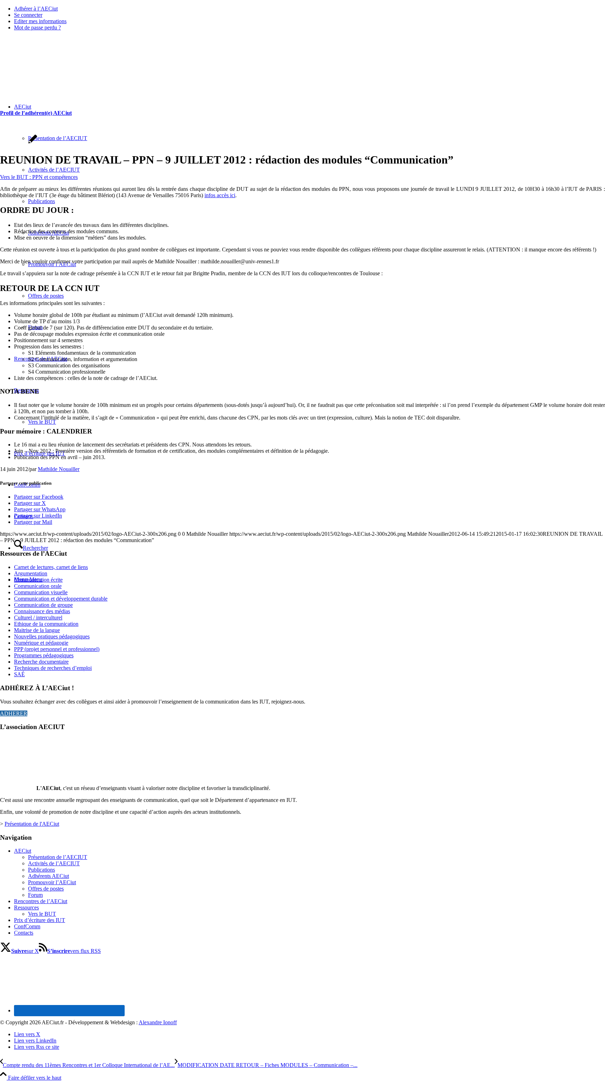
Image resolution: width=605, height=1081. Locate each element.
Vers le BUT (42, 914)
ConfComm (27, 926)
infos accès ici (219, 195)
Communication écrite (38, 580)
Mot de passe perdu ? (37, 27)
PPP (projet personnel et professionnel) (56, 649)
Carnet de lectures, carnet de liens (51, 567)
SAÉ (19, 674)
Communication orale (38, 586)
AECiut (22, 851)
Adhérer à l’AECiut (36, 9)
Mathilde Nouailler (58, 469)
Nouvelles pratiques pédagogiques (52, 636)
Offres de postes (46, 889)
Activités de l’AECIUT (54, 863)
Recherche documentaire (41, 662)
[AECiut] (52, 69)
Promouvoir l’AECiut (52, 882)
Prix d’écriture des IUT (39, 920)
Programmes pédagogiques (44, 655)
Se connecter (28, 15)
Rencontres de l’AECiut (40, 901)
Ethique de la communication (46, 624)
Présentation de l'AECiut (32, 824)
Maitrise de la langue (37, 630)
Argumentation (30, 573)
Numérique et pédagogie (41, 643)
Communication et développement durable (60, 599)
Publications (41, 870)
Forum (35, 895)
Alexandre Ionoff (158, 1022)
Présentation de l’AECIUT (57, 857)
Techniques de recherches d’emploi (53, 668)
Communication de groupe (43, 605)
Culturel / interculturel (38, 618)
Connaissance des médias (42, 611)
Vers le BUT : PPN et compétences (39, 177)
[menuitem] (309, 9)
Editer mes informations (40, 21)
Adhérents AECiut (48, 876)
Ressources (26, 907)
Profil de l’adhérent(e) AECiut (36, 113)
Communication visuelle (41, 592)
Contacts (23, 933)
